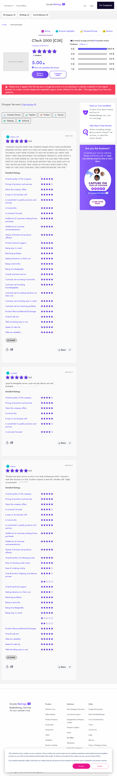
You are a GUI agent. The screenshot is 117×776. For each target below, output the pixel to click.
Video (47, 735)
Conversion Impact (74, 714)
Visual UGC (49, 730)
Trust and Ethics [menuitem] (21, 6)
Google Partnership (95, 709)
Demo (69, 733)
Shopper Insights (73, 727)
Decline (99, 766)
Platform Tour (50, 709)
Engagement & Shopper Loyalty (75, 721)
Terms (90, 725)
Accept (81, 766)
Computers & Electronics (40, 46)
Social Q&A (49, 725)
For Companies (105, 5)
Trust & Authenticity (95, 719)
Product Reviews (51, 719)
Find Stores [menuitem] (8, 6)
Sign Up (91, 740)
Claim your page (97, 202)
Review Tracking (51, 745)
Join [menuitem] (85, 6)
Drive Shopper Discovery (76, 709)
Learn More (93, 89)
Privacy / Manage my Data (97, 745)
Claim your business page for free (96, 157)
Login (90, 735)
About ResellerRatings (96, 714)
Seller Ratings (50, 714)
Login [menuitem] (91, 6)
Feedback (48, 740)
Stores (4, 25)
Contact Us (92, 730)
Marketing (70, 743)
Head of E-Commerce (74, 748)
